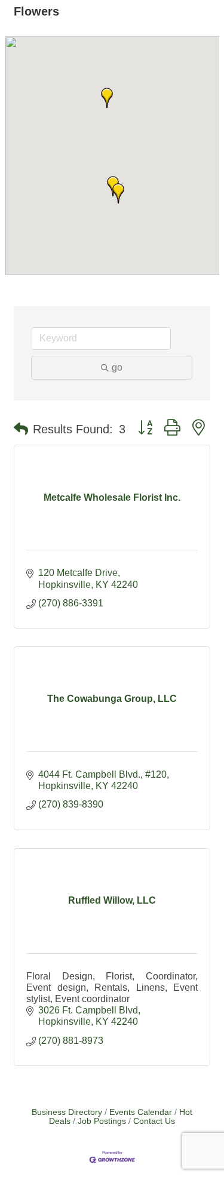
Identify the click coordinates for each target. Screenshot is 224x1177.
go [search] (117, 367)
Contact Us (154, 1121)
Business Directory (67, 1112)
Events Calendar (140, 1112)
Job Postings (102, 1121)
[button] (118, 193)
